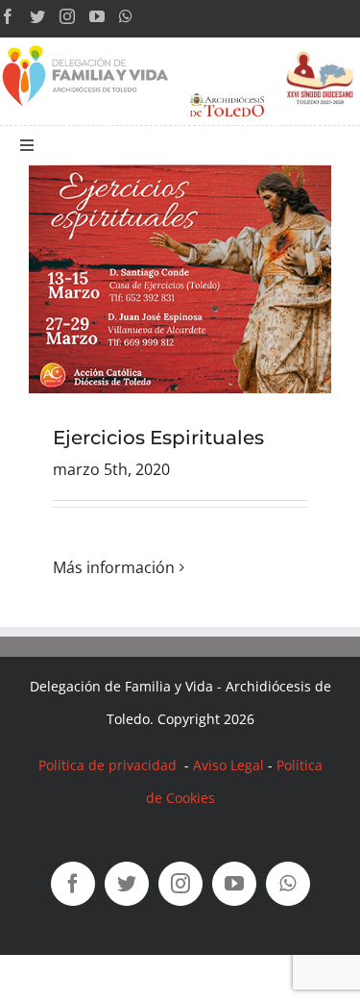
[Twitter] (37, 16)
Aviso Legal (228, 765)
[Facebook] (7, 16)
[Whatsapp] (125, 16)
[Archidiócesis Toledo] (227, 93)
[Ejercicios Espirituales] (180, 278)
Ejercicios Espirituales (158, 437)
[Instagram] (67, 16)
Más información (114, 567)
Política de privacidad (109, 765)
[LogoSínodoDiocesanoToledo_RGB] (320, 45)
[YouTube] (97, 16)
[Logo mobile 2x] (86, 45)
